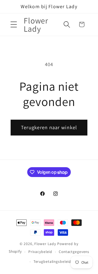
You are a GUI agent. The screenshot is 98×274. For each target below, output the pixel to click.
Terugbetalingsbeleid (52, 261)
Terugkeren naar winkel (49, 127)
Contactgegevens (74, 251)
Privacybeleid (40, 251)
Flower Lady (45, 243)
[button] (13, 24)
